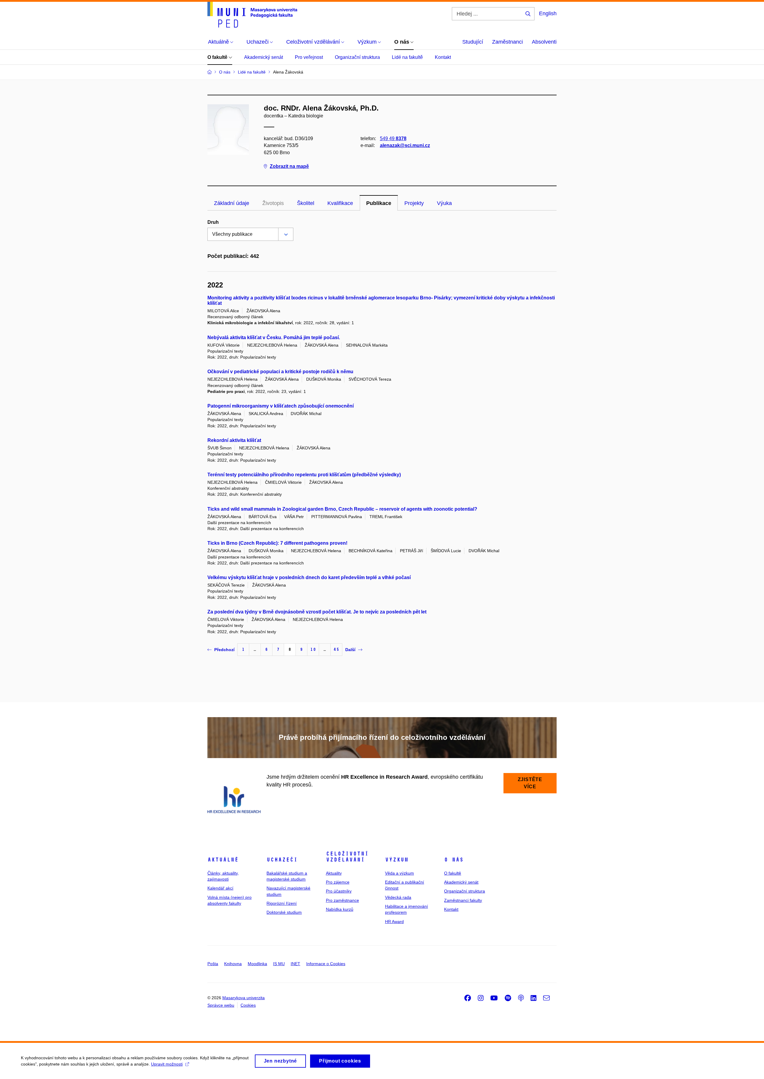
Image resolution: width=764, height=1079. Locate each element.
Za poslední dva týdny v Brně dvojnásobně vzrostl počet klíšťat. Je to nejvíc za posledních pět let (316, 611)
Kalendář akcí (220, 888)
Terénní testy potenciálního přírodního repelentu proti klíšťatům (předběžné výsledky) (304, 474)
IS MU (279, 963)
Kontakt (443, 57)
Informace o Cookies (325, 963)
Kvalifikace (340, 203)
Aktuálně (222, 859)
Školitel (305, 203)
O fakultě (218, 57)
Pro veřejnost (309, 57)
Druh (213, 222)
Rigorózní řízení (282, 903)
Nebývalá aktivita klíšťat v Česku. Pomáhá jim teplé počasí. (273, 337)
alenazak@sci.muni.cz (405, 145)
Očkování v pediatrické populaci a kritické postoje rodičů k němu (280, 371)
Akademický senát (263, 57)
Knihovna (233, 963)
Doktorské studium (284, 912)
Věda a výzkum (399, 873)
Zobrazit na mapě (289, 166)
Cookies (248, 1005)
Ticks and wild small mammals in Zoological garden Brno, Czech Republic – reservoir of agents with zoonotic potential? (342, 509)
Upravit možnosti (167, 1064)
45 (336, 649)
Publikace (378, 203)
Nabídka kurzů (339, 909)
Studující (472, 42)
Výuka (444, 203)
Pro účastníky (339, 891)
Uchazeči (282, 859)
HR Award (394, 921)
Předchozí (224, 649)
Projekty (414, 203)
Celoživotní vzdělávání (347, 856)
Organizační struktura (357, 57)
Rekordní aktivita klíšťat (234, 440)
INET (295, 963)
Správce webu (220, 1005)
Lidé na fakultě (407, 57)
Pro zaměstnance (342, 900)
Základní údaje (231, 203)
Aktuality (334, 873)
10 (313, 649)
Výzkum (396, 859)
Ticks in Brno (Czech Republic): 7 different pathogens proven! (277, 543)
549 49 (393, 138)
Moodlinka (257, 963)
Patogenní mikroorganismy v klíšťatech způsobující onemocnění (280, 405)
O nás (453, 859)
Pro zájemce (337, 882)
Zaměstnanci (507, 42)
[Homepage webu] (252, 14)
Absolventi (544, 42)
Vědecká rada (398, 897)
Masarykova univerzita (243, 997)
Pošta (212, 963)
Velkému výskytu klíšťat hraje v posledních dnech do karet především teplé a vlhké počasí (309, 577)
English (548, 13)
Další (350, 649)
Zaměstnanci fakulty (463, 900)
